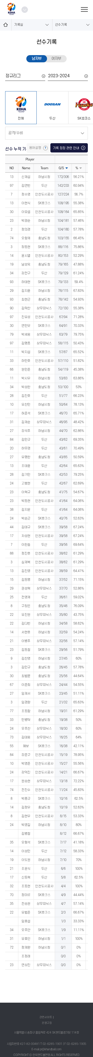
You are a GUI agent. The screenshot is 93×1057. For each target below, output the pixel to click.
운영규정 (47, 1022)
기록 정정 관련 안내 (66, 148)
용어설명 (35, 148)
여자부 (56, 58)
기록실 (18, 25)
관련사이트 (46, 1017)
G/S (61, 168)
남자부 (37, 58)
